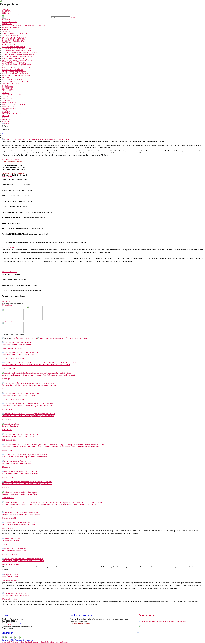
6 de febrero (6, 389)
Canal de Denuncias (31, 642)
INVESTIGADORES (9, 102)
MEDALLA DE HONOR (11, 83)
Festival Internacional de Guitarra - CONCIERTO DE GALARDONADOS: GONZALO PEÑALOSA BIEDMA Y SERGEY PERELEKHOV (49, 504)
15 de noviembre (7, 409)
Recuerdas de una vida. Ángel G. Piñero (16, 463)
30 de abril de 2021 (8, 544)
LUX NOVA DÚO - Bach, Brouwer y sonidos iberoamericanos (24, 457)
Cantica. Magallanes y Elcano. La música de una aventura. (23, 561)
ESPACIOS (6, 120)
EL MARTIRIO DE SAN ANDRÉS (14, 37)
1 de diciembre (7, 450)
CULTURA (6, 85)
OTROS (5, 97)
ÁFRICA (5, 118)
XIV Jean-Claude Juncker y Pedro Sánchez (16, 50)
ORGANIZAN (7, 321)
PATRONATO (7, 24)
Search (72, 17)
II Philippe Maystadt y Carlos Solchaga (15, 73)
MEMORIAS (6, 31)
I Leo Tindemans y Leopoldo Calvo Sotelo (16, 75)
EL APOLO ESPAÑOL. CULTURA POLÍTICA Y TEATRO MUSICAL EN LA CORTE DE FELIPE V (36, 365)
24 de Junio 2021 (8, 498)
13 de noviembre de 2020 (10, 564)
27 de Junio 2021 (8, 508)
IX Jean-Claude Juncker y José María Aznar (17, 60)
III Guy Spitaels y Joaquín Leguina (14, 72)
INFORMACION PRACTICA (12, 159)
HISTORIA (6, 29)
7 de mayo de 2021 (8, 528)
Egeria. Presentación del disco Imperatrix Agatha (20, 473)
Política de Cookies (17, 642)
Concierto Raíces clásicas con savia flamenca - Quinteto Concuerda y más (29, 385)
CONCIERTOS (7, 87)
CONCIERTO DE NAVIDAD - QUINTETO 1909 (18, 355)
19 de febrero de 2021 (9, 554)
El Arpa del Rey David (10, 577)
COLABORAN (7, 305)
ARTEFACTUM (8, 247)
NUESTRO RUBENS (10, 35)
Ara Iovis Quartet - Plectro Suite (14, 551)
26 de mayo (6, 467)
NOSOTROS (6, 20)
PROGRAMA (7, 177)
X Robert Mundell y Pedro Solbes (13, 58)
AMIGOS (5, 121)
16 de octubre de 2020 (9, 599)
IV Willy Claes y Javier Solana (12, 70)
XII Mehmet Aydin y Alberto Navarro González (18, 54)
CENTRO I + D (7, 98)
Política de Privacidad (47, 642)
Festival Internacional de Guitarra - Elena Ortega (19, 494)
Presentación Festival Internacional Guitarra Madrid (21, 514)
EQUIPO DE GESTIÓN (10, 27)
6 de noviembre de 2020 (10, 580)
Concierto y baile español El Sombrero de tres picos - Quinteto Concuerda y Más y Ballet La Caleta (38, 375)
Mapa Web (6, 9)
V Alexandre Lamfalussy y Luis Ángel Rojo (17, 68)
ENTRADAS (7, 301)
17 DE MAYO (7, 430)
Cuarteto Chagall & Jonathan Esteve (15, 595)
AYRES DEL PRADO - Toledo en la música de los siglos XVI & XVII (27, 484)
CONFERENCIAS (8, 91)
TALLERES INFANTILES (11, 95)
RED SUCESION (8, 106)
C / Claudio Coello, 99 (9, 625)
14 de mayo (6, 379)
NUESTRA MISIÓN (9, 22)
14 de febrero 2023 (8, 477)
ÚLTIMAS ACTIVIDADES (12, 79)
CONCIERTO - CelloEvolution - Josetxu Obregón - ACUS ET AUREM (27, 406)
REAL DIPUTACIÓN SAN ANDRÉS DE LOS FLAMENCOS (24, 26)
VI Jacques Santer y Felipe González (14, 66)
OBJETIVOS (6, 100)
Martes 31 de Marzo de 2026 (12, 348)
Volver (6, 124)
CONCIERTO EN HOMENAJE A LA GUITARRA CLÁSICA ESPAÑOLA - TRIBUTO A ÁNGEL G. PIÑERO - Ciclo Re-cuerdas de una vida (50, 446)
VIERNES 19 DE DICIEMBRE (13, 358)
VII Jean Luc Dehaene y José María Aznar (16, 64)
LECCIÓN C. (7, 43)
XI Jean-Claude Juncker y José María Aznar (17, 56)
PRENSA (5, 13)
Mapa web (58, 642)
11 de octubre (6, 419)
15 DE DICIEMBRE (9, 440)
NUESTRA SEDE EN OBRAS (13, 41)
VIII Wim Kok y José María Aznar (14, 62)
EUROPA (5, 77)
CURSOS (5, 93)
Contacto (65, 642)
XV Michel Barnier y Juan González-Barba (16, 49)
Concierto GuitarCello (10, 426)
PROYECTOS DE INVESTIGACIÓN (15, 104)
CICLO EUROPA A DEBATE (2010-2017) (17, 81)
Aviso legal (6, 642)
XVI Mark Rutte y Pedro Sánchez (13, 47)
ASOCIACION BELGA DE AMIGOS (15, 33)
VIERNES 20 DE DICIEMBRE (13, 399)
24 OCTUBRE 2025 (9, 368)
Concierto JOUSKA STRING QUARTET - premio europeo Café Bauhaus (28, 416)
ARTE (4, 110)
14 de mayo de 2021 (9, 518)
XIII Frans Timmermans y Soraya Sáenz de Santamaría (20, 52)
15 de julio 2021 (7, 487)
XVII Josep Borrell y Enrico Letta (13, 45)
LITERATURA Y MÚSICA (11, 114)
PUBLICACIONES (9, 108)
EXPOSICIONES (8, 89)
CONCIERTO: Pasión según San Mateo (16, 344)
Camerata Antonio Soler (11, 540)
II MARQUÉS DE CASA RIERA (14, 39)
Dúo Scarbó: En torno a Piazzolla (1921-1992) (19, 525)
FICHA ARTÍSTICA (9, 272)
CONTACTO (7, 11)
